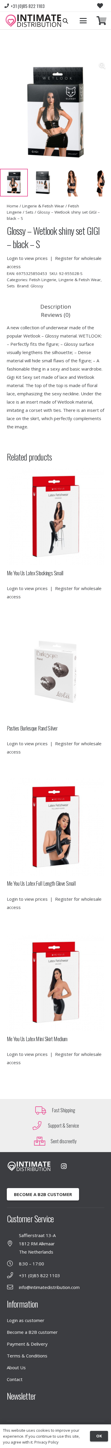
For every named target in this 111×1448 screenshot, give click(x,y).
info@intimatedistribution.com (49, 1287)
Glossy (36, 286)
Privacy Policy (46, 1442)
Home (12, 206)
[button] (83, 20)
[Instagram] (64, 1166)
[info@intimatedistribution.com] (13, 1287)
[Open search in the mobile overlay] (65, 20)
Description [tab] (55, 306)
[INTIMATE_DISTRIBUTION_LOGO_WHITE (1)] (29, 1166)
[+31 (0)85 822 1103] (13, 1275)
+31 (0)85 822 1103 (39, 1275)
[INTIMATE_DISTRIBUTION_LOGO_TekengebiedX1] (33, 20)
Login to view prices (27, 258)
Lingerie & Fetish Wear (43, 206)
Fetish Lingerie (42, 279)
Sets (29, 212)
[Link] (101, 21)
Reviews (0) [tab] (55, 314)
